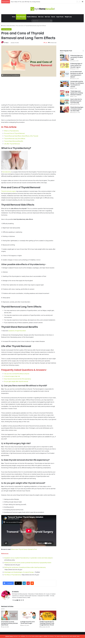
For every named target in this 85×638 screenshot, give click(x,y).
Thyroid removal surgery (8, 191)
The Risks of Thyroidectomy (12, 575)
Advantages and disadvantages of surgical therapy (19, 572)
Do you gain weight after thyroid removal (16, 381)
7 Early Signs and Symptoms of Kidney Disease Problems (76, 93)
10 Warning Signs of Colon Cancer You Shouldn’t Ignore (76, 65)
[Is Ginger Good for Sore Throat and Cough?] (28, 615)
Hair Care (47, 16)
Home (13, 16)
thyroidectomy (6, 172)
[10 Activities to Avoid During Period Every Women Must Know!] (9, 615)
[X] (13, 600)
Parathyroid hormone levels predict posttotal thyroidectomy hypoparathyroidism (27, 562)
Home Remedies (21, 16)
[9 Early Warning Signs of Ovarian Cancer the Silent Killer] (64, 109)
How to (53, 16)
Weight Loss (68, 16)
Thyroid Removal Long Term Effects (14, 138)
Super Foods (60, 16)
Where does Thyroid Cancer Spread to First (24, 549)
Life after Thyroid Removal (12, 144)
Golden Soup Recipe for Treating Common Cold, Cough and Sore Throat (47, 623)
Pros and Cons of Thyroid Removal (14, 133)
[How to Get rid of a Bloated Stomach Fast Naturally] (64, 101)
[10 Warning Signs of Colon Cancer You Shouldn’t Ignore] (64, 65)
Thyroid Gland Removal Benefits (13, 141)
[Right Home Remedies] (42, 9)
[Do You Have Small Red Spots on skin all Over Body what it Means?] (64, 74)
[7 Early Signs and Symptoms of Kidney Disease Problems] (64, 93)
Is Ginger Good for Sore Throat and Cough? (27, 622)
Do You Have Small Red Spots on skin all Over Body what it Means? (76, 74)
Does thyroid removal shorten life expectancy (17, 379)
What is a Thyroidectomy (11, 131)
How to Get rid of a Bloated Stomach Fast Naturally (76, 101)
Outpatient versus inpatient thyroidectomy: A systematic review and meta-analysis (28, 558)
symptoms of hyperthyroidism (17, 330)
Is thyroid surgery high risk (12, 376)
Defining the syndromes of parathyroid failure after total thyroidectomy (25, 567)
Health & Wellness (32, 16)
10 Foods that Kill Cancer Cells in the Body (22, 1)
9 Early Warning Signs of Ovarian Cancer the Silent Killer (76, 109)
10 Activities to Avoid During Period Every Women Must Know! (9, 623)
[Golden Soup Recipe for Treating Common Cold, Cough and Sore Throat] (48, 615)
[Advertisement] (28, 91)
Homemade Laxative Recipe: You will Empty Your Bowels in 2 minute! (77, 84)
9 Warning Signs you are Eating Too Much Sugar (76, 57)
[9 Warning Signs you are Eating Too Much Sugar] (64, 58)
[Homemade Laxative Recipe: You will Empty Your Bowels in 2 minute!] (64, 84)
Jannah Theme (9, 636)
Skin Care (41, 16)
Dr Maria (6, 42)
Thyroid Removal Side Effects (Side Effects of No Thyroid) (21, 136)
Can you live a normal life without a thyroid (16, 373)
